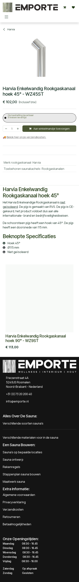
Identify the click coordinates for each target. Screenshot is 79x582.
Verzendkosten (13, 509)
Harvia (11, 29)
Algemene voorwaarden (19, 495)
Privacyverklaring (14, 502)
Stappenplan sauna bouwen (22, 474)
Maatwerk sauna (14, 482)
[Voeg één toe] (18, 129)
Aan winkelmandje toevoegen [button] (51, 128)
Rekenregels (11, 467)
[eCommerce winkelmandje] (64, 7)
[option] (39, 307)
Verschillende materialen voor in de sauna (30, 437)
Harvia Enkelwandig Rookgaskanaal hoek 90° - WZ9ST (36, 338)
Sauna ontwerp (13, 460)
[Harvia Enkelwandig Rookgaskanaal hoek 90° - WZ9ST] (39, 298)
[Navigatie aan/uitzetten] (6, 17)
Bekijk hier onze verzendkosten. (26, 137)
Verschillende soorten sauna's (23, 423)
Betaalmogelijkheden (17, 524)
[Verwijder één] (6, 129)
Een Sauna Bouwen (18, 445)
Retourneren (11, 517)
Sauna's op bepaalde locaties (22, 452)
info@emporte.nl (16, 401)
